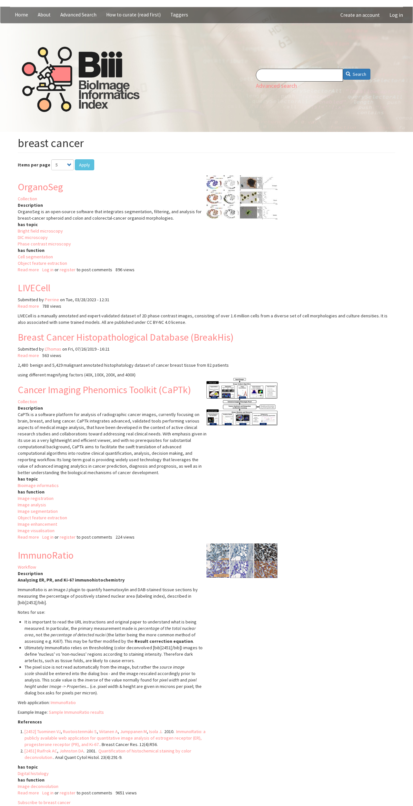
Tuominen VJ (49, 731)
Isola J (155, 731)
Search (359, 74)
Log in (396, 15)
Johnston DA (71, 751)
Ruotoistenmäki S (80, 731)
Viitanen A (108, 731)
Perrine (52, 300)
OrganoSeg (40, 187)
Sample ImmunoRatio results (76, 712)
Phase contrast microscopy (44, 244)
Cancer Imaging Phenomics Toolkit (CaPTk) (104, 389)
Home (21, 15)
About (44, 15)
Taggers (179, 15)
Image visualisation (36, 530)
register (68, 270)
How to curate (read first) (133, 15)
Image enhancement (37, 524)
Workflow (27, 567)
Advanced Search (78, 15)
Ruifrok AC (47, 751)
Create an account (360, 15)
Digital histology (33, 773)
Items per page (34, 165)
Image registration (36, 498)
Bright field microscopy (40, 231)
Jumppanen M (133, 731)
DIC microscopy (33, 237)
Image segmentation (38, 511)
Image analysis (32, 505)
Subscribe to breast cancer (44, 802)
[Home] (80, 79)
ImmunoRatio (46, 555)
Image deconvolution (38, 786)
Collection (27, 199)
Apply (84, 165)
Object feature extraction (42, 263)
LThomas (53, 349)
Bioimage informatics (38, 485)
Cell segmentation (35, 257)
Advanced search (276, 85)
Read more (28, 270)
